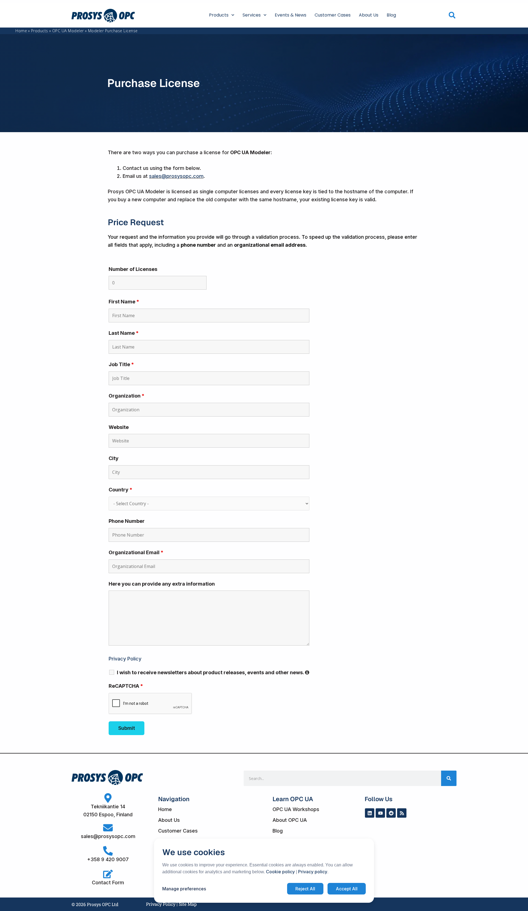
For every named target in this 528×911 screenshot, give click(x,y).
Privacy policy (312, 871)
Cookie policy (280, 871)
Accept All (347, 888)
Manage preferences (184, 888)
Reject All (305, 888)
